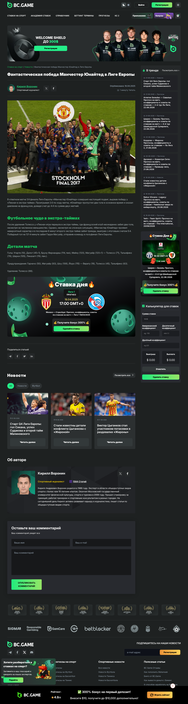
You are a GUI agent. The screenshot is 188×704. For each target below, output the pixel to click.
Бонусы (159, 15)
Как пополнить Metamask (156, 672)
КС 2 (117, 15)
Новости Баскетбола (108, 680)
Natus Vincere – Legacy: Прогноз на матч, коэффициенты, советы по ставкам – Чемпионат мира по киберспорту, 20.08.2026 (158, 202)
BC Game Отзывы (152, 668)
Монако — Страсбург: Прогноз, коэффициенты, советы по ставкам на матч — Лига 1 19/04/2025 (71, 313)
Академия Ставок (41, 15)
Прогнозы (104, 15)
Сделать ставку (161, 291)
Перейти (13, 680)
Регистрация (162, 5)
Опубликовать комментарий (26, 584)
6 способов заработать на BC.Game (160, 684)
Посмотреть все (122, 375)
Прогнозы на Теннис (62, 680)
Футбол (36, 385)
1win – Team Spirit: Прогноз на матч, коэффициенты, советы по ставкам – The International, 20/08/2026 (158, 222)
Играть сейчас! (162, 695)
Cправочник (62, 15)
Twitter (46, 88)
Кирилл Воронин (27, 86)
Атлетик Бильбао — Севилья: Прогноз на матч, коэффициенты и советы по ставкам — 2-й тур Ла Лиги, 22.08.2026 (158, 102)
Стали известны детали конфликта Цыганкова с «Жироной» (155, 183)
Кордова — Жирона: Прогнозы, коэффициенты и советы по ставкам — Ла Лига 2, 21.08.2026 (158, 144)
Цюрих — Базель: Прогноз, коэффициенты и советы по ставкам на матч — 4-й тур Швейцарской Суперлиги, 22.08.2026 (157, 124)
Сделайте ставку (71, 328)
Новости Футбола (106, 672)
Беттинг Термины (84, 15)
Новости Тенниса (106, 676)
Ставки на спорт (16, 15)
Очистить (161, 369)
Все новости (104, 668)
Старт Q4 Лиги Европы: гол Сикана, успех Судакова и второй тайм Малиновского (157, 83)
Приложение (139, 15)
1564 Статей (79, 481)
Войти (141, 5)
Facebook (53, 88)
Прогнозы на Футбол (62, 672)
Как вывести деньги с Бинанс (158, 680)
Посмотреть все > (170, 70)
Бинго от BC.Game (152, 676)
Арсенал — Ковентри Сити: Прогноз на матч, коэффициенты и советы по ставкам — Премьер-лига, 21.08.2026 (157, 164)
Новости (28, 67)
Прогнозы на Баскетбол (64, 676)
